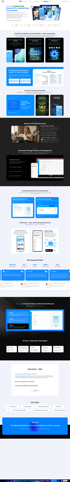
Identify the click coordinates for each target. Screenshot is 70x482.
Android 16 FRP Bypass (44, 1)
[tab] (30, 306)
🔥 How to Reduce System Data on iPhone (43, 410)
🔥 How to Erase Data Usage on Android (22, 410)
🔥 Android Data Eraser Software (40, 406)
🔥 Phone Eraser (55, 406)
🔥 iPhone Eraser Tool (10, 406)
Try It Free (15, 59)
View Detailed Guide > (35, 333)
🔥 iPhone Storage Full (24, 406)
